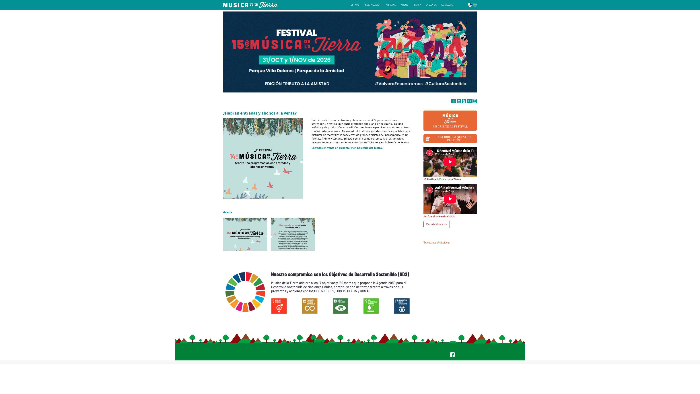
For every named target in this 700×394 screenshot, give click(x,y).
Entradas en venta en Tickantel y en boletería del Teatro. (347, 148)
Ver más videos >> (436, 224)
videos (404, 4)
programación (372, 4)
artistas (391, 4)
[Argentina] (475, 5)
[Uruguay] (470, 5)
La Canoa (431, 4)
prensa (417, 4)
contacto (447, 4)
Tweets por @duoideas (436, 242)
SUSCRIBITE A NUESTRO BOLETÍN (454, 138)
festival (354, 4)
